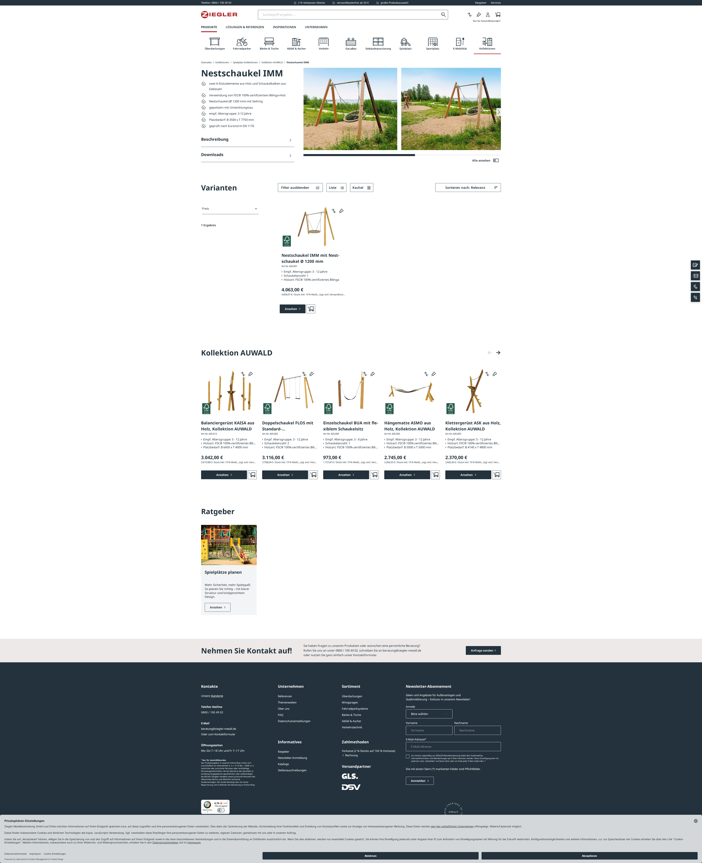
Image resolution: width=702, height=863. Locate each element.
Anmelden (418, 781)
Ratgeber (283, 751)
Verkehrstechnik (352, 727)
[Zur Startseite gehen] (219, 14)
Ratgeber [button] (480, 2)
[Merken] (478, 14)
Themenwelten (287, 702)
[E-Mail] (695, 276)
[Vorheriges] (489, 353)
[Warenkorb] (496, 14)
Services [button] (496, 2)
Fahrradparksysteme (355, 708)
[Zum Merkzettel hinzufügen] (341, 211)
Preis (205, 209)
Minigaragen (350, 702)
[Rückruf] (695, 297)
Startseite (206, 62)
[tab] (214, 44)
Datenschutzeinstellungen (294, 721)
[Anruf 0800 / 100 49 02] (695, 286)
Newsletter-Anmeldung (292, 758)
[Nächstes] (498, 353)
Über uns (283, 708)
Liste (333, 187)
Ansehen (216, 607)
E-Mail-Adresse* (416, 739)
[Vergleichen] (469, 14)
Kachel (358, 187)
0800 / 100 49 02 (212, 712)
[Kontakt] (695, 265)
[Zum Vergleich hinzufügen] (334, 211)
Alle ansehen (481, 160)
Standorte (217, 696)
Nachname (461, 723)
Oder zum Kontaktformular (218, 734)
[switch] (221, 810)
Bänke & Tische (351, 715)
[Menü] (227, 802)
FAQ (280, 715)
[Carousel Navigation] (494, 353)
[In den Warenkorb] (310, 308)
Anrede (410, 706)
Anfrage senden (482, 650)
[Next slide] (498, 112)
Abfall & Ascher (351, 721)
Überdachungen (352, 696)
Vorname (411, 723)
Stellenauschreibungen (292, 770)
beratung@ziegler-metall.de (218, 728)
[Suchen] (443, 14)
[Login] (487, 14)
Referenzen (285, 696)
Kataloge (283, 764)
